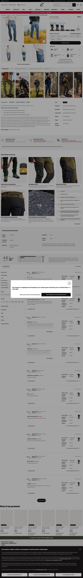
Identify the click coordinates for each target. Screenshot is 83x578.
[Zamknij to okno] (69, 283)
